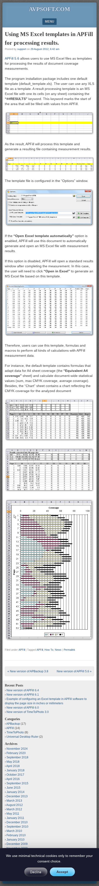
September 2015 (17, 783)
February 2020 (16, 753)
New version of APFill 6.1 (22, 694)
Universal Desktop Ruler (22, 736)
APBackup (13, 723)
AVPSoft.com (49, 9)
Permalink (69, 649)
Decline (35, 872)
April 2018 (13, 766)
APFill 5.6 (12, 58)
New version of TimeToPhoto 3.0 (27, 712)
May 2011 (12, 813)
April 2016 (13, 779)
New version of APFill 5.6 (74, 671)
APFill (22, 649)
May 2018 (12, 761)
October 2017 (15, 774)
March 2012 (14, 809)
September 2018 (17, 757)
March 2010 (14, 831)
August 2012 (14, 805)
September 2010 (17, 826)
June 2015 (13, 787)
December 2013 (17, 796)
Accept (62, 872)
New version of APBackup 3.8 (27, 671)
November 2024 (17, 748)
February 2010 (16, 835)
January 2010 (15, 839)
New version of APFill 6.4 (22, 690)
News (58, 649)
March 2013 (14, 800)
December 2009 (17, 844)
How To (48, 649)
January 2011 (15, 818)
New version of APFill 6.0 (22, 707)
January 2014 (15, 792)
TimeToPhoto (15, 732)
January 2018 (15, 770)
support (21, 49)
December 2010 (17, 822)
